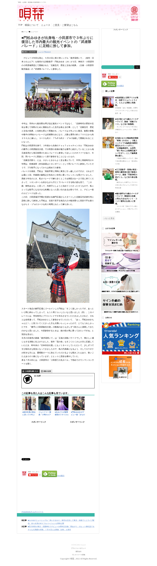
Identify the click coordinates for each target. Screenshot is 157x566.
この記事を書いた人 (31, 371)
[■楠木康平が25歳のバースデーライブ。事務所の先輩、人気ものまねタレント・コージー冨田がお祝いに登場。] (108, 203)
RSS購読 (60, 476)
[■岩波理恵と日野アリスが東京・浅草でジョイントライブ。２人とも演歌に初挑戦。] (108, 107)
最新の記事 (47, 371)
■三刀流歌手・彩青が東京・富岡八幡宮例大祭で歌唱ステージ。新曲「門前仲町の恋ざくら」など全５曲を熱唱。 (126, 175)
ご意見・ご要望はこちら (65, 25)
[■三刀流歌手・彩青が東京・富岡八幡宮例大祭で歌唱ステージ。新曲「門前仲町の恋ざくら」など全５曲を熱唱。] (108, 179)
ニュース (45, 25)
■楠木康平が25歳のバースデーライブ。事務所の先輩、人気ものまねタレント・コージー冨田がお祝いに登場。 (126, 199)
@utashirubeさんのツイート (32, 512)
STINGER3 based (78, 545)
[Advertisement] (38, 437)
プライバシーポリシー (78, 548)
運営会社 (78, 551)
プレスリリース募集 (78, 555)
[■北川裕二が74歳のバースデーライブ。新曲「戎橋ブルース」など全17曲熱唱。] (108, 128)
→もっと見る (108, 218)
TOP (20, 25)
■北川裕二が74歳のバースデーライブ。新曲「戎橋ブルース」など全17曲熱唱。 (126, 121)
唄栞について (32, 25)
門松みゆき (47, 52)
